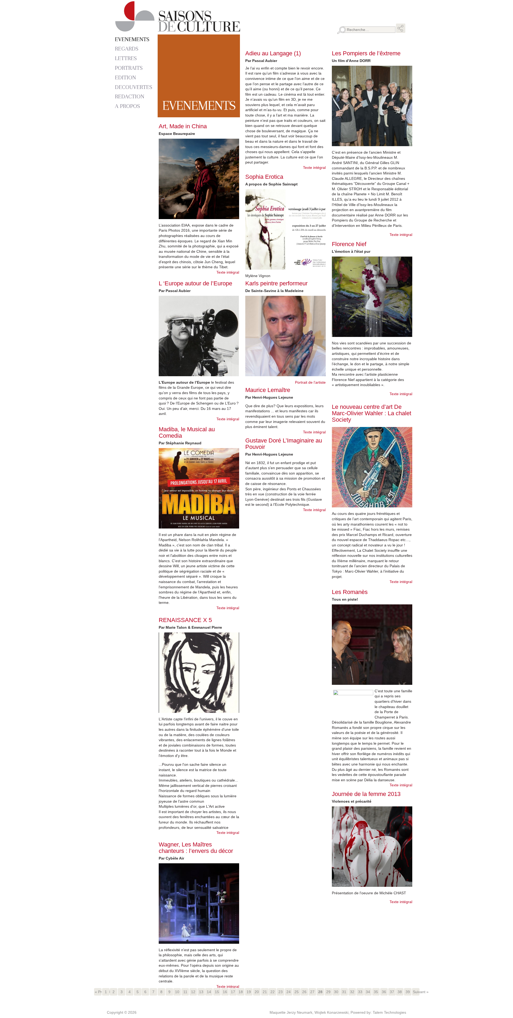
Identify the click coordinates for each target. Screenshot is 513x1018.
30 (336, 992)
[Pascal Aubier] (199, 336)
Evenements (132, 39)
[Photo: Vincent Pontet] (199, 903)
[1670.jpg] (199, 179)
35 (376, 992)
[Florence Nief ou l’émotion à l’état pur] (372, 297)
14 (209, 992)
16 (225, 992)
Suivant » (416, 992)
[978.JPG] (285, 229)
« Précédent (98, 992)
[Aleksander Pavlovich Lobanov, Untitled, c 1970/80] (372, 467)
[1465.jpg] (199, 672)
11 (185, 992)
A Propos (127, 106)
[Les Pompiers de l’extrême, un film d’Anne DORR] (372, 106)
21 (265, 992)
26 (304, 992)
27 (312, 992)
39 (408, 992)
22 (272, 992)
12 (193, 992)
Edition (125, 77)
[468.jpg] (372, 846)
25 (296, 992)
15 (217, 992)
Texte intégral (227, 272)
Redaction (129, 96)
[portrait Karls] (285, 336)
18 (241, 992)
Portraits (129, 67)
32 (352, 992)
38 (400, 992)
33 (360, 992)
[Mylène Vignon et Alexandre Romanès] (372, 644)
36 (384, 992)
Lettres (126, 58)
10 (177, 992)
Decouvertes (133, 87)
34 (368, 992)
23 (280, 992)
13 (201, 992)
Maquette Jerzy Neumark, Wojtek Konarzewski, (310, 1012)
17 (233, 992)
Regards (126, 48)
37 (392, 992)
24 (288, 992)
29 (328, 992)
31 (344, 992)
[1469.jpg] (199, 488)
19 (249, 992)
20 (257, 992)
